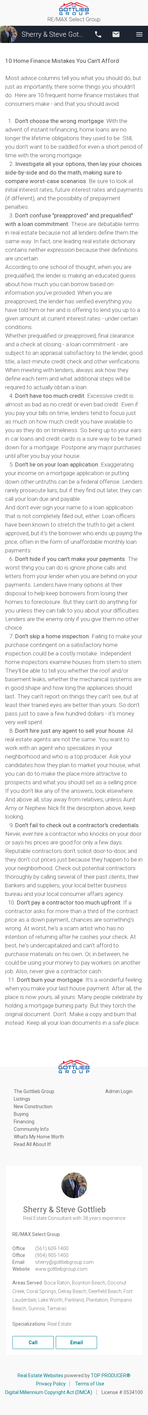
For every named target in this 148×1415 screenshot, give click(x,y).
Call (98, 34)
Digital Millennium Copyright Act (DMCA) (48, 1392)
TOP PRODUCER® (110, 1375)
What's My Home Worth (39, 1136)
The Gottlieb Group (34, 1091)
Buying (21, 1114)
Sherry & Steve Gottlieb (53, 34)
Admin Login (119, 1091)
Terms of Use (89, 1383)
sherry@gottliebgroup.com (64, 1262)
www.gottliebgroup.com (61, 1269)
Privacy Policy (51, 1383)
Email (116, 34)
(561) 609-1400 (51, 1248)
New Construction (33, 1106)
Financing (24, 1121)
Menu (139, 34)
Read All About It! (32, 1144)
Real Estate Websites (40, 1375)
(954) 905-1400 (51, 1255)
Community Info (31, 1129)
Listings (22, 1099)
